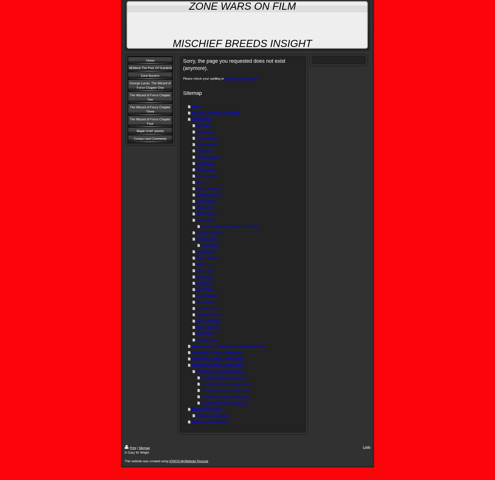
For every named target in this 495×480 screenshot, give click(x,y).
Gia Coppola (204, 163)
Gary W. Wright (206, 339)
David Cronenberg (209, 188)
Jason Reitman (206, 295)
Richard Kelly (205, 251)
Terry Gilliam (205, 220)
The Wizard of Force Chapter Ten (224, 402)
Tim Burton (203, 150)
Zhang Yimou (205, 333)
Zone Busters (202, 119)
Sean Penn (203, 283)
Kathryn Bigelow (207, 138)
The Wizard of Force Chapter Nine (225, 396)
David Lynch (205, 270)
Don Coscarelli (206, 175)
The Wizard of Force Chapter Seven (226, 383)
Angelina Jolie (205, 238)
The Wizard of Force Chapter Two (217, 352)
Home (196, 106)
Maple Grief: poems (206, 409)
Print (133, 448)
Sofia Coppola (205, 169)
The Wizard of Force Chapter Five (220, 371)
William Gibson (206, 213)
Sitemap (144, 448)
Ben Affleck (204, 125)
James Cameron (207, 156)
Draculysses (210, 245)
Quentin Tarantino (208, 314)
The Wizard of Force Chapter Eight (225, 390)
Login (366, 447)
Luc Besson (204, 131)
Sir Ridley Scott (206, 308)
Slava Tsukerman (208, 320)
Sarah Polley (205, 289)
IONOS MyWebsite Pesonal (188, 461)
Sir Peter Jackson (208, 232)
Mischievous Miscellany (212, 415)
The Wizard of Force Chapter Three (218, 358)
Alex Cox (202, 182)
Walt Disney (204, 207)
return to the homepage (241, 78)
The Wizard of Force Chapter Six (224, 377)
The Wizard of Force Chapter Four (217, 365)
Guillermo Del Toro (209, 194)
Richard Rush (205, 301)
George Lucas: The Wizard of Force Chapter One (228, 346)
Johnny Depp (205, 201)
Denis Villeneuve (207, 327)
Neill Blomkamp (206, 144)
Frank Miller (204, 276)
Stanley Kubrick (207, 257)
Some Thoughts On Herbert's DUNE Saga (230, 226)
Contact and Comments (210, 421)
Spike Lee (203, 264)
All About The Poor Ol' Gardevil (215, 112)
